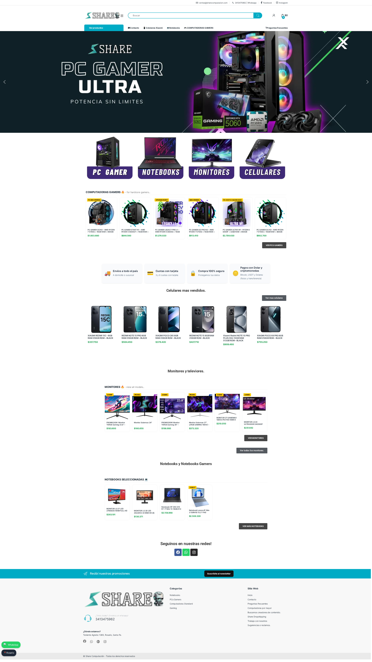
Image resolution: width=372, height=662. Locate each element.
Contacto (134, 28)
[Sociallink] (84, 641)
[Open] (122, 15)
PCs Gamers (175, 599)
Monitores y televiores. (186, 371)
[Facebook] (178, 552)
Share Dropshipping (257, 616)
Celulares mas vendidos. (186, 290)
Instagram (283, 3)
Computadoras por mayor (260, 608)
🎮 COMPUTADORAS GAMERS (198, 28)
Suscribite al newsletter (219, 573)
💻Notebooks (173, 28)
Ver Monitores (256, 438)
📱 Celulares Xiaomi (153, 28)
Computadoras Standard (181, 603)
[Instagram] (194, 552)
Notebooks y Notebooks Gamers (186, 464)
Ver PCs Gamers (274, 245)
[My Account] (273, 15)
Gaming (173, 608)
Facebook (267, 3)
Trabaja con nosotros (257, 621)
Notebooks (175, 595)
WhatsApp (13, 644)
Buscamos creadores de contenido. (264, 612)
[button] (4, 82)
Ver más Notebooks (253, 526)
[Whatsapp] (186, 552)
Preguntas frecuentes (277, 28)
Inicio (250, 595)
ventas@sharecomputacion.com (213, 3)
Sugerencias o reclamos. (259, 625)
